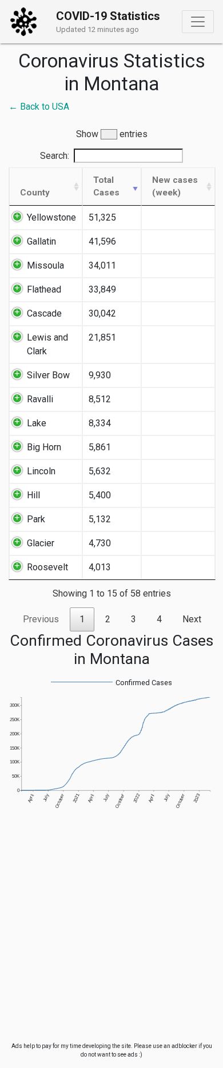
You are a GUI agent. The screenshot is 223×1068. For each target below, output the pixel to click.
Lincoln (41, 471)
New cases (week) (175, 186)
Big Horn (44, 447)
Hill (33, 495)
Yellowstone (51, 217)
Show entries (112, 134)
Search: (54, 155)
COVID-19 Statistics (108, 16)
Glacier (40, 543)
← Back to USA (39, 106)
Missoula (45, 265)
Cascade (44, 313)
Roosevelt (47, 567)
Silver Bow (48, 375)
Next (191, 619)
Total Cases (106, 186)
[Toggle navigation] (198, 21)
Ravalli (40, 399)
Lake (36, 423)
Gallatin (41, 241)
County (35, 192)
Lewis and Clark (47, 344)
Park (36, 519)
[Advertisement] (111, 930)
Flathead (44, 289)
